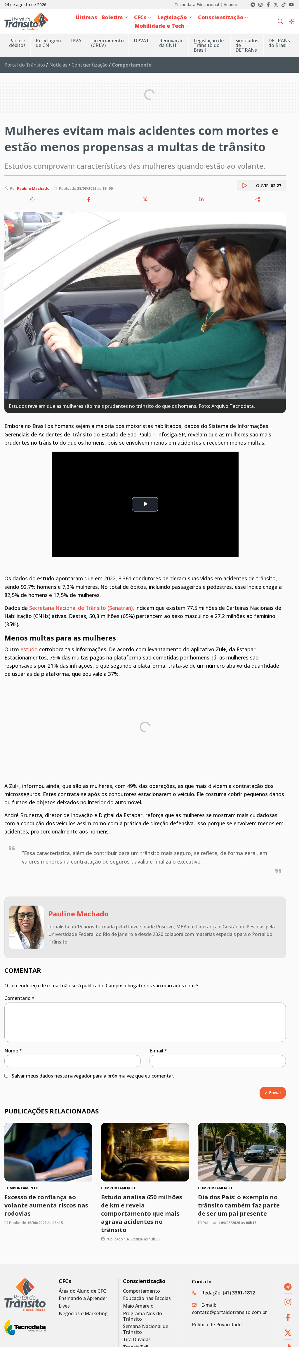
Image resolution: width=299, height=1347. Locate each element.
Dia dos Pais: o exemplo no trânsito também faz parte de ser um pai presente (239, 1205)
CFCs (65, 1281)
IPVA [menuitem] (76, 40)
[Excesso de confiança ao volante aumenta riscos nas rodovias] (48, 1152)
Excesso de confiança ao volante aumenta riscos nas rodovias (46, 1205)
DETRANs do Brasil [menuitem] (279, 42)
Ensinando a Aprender (83, 1298)
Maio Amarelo (138, 1306)
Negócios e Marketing (83, 1313)
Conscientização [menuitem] (221, 17)
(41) (239, 1292)
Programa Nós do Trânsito (142, 1316)
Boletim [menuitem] (112, 17)
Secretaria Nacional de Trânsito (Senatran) (81, 607)
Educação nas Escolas (147, 1298)
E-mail (158, 1050)
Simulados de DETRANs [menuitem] (246, 45)
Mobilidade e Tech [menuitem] (160, 25)
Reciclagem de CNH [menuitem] (48, 42)
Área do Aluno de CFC (82, 1291)
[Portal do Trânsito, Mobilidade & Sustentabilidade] (25, 1294)
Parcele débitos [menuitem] (17, 42)
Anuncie (231, 5)
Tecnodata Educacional (197, 5)
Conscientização (90, 65)
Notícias (58, 65)
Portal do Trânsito (24, 65)
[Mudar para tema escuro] (291, 21)
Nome (13, 1050)
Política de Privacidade (216, 1324)
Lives (64, 1306)
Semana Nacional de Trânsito (145, 1329)
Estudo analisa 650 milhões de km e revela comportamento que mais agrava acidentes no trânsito (141, 1213)
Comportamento (141, 1291)
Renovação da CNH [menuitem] (171, 42)
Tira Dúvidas (137, 1339)
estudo (29, 649)
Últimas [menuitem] (86, 17)
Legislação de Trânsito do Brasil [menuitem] (209, 45)
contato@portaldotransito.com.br (229, 1312)
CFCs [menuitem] (140, 17)
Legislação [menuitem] (172, 17)
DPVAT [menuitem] (141, 40)
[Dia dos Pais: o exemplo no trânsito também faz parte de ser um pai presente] (242, 1152)
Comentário (19, 998)
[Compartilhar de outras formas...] (257, 199)
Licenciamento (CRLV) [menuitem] (107, 42)
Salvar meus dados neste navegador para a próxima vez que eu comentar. (93, 1076)
